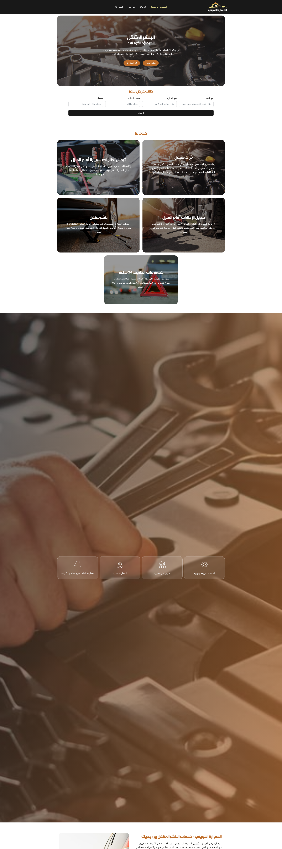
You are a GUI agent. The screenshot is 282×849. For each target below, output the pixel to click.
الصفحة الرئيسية (159, 7)
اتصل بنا (119, 7)
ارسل (141, 113)
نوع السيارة (172, 98)
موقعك (100, 98)
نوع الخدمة (209, 98)
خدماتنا (143, 7)
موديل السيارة (134, 98)
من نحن (131, 7)
